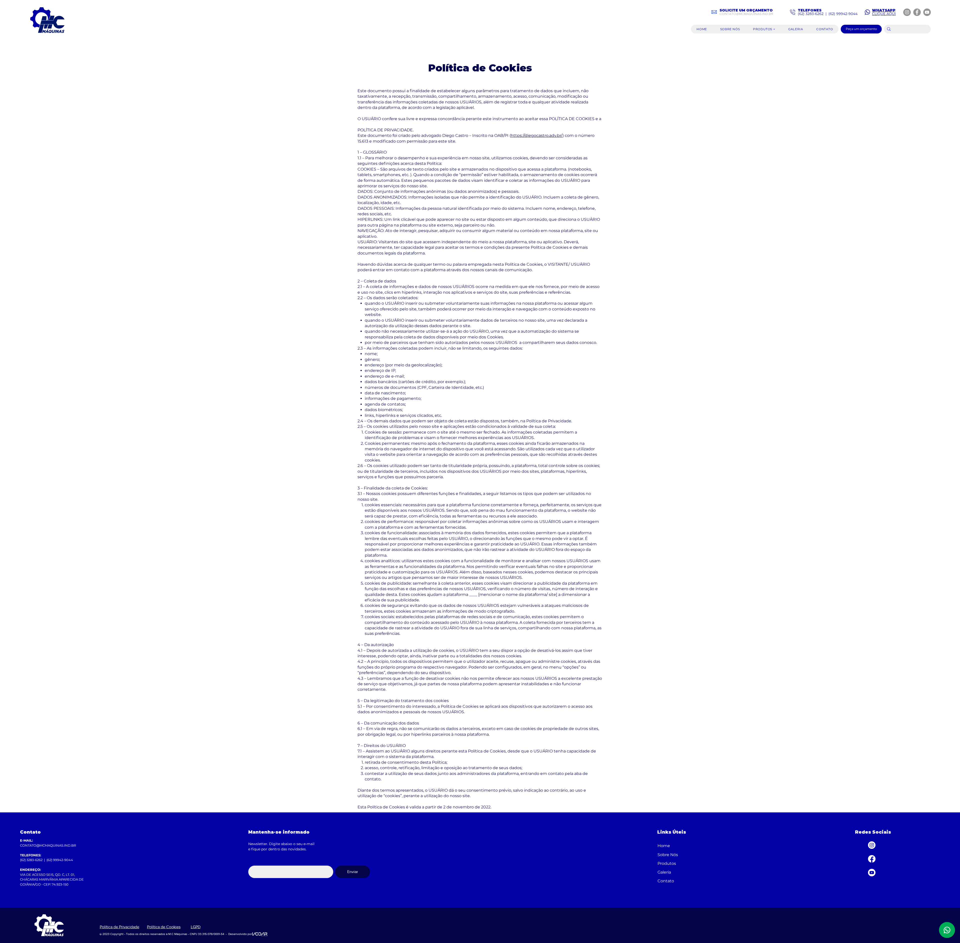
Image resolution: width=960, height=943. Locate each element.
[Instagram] (907, 12)
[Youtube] (872, 872)
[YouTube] (927, 12)
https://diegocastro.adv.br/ (536, 135)
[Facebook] (917, 12)
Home (664, 845)
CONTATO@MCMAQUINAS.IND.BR (746, 14)
